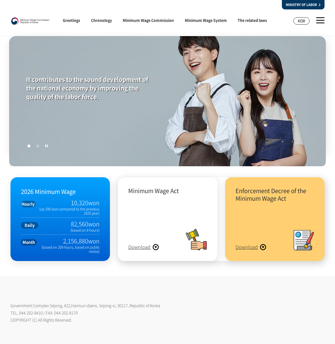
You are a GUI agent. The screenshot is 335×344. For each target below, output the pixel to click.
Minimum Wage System (206, 20)
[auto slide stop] (47, 146)
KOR (301, 20)
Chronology (101, 20)
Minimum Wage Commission (148, 20)
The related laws (252, 20)
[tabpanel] (167, 102)
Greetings (71, 20)
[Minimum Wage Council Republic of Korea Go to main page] (30, 22)
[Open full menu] (320, 20)
